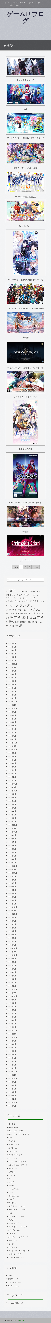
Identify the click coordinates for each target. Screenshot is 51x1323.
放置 (7, 618)
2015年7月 (12, 1089)
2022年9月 (12, 794)
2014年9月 (12, 1106)
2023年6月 (12, 763)
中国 (12, 613)
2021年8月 (12, 839)
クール (25, 598)
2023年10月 (12, 750)
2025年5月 (12, 684)
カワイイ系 (11, 598)
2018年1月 (12, 986)
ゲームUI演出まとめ (15, 1303)
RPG (12, 591)
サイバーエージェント (17, 1206)
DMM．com (13, 1127)
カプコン (11, 1172)
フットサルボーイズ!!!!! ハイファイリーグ (25, 138)
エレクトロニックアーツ (17, 1165)
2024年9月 (12, 712)
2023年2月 (12, 777)
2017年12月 (12, 989)
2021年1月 (12, 863)
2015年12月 (12, 1072)
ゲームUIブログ (25, 17)
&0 (25, 109)
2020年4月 (12, 893)
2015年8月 (12, 1085)
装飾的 (23, 621)
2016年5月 (12, 1054)
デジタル (34, 601)
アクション (11, 595)
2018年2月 (12, 982)
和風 (21, 613)
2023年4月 (12, 770)
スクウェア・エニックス (17, 1210)
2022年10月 (12, 791)
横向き (15, 617)
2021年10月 (12, 832)
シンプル (25, 601)
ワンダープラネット (16, 1258)
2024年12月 (12, 702)
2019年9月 (12, 917)
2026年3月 (12, 654)
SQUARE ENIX (23, 591)
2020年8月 (12, 880)
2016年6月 (12, 1051)
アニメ (19, 595)
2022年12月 (12, 784)
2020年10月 (12, 873)
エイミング (12, 1151)
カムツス (11, 1175)
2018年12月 (12, 948)
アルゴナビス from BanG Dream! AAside (25, 308)
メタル (8, 613)
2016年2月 (12, 1065)
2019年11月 (12, 911)
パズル (42, 601)
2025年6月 (12, 681)
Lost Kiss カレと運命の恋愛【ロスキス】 (25, 280)
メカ (38, 610)
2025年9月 (12, 671)
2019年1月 (12, 945)
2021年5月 (12, 849)
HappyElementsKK (15, 1131)
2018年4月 (12, 976)
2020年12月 (12, 866)
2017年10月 (12, 996)
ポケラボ (11, 1234)
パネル (10, 605)
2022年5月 (12, 808)
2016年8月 (12, 1044)
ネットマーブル (14, 1223)
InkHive (22, 1320)
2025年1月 (12, 698)
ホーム (7, 3)
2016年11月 (12, 1034)
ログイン (11, 1276)
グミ (10, 1179)
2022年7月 (12, 801)
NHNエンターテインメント (18, 1134)
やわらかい (35, 591)
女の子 (32, 613)
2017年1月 (12, 1027)
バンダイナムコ (14, 1230)
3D (6, 591)
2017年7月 (12, 1006)
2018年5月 (12, 972)
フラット (11, 609)
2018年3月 (12, 979)
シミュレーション (13, 601)
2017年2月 (12, 1024)
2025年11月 (12, 667)
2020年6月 (12, 887)
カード (19, 598)
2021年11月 (12, 828)
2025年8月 (12, 674)
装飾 (17, 622)
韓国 (16, 626)
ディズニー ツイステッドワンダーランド (25, 368)
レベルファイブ (14, 1254)
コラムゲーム (13, 1196)
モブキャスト (13, 1247)
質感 (29, 622)
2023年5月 (12, 767)
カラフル (35, 595)
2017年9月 (12, 1000)
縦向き (38, 617)
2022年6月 (12, 804)
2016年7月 (12, 1048)
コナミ (11, 1192)
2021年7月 (12, 842)
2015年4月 (12, 1096)
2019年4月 (12, 935)
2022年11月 (12, 787)
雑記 (17, 5)
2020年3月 (12, 897)
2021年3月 (12, 856)
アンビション (13, 1144)
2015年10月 (12, 1078)
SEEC (10, 1138)
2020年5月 (12, 890)
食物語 (25, 337)
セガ (10, 1213)
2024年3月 (12, 732)
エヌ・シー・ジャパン (17, 1162)
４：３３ (11, 1124)
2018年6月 (12, 969)
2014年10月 (12, 1102)
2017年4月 (12, 1017)
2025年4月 (12, 688)
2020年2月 (12, 900)
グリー (11, 1186)
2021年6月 (12, 845)
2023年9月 (12, 753)
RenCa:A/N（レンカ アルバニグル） (25, 503)
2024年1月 (12, 739)
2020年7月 (12, 883)
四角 (26, 613)
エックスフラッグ (15, 1155)
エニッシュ (12, 1158)
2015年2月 (12, 1099)
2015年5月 (12, 1092)
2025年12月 (12, 664)
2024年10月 (12, 708)
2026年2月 (12, 657)
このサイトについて (19, 3)
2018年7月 (12, 965)
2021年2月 (12, 859)
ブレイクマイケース (25, 80)
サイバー (33, 598)
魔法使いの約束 (25, 449)
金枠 (7, 626)
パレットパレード (25, 226)
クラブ (11, 1182)
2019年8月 (12, 921)
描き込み (40, 613)
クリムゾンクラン (25, 560)
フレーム (22, 610)
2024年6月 (12, 722)
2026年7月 (12, 647)
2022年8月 (12, 797)
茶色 (11, 621)
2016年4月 (12, 1058)
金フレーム (37, 622)
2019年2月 (12, 941)
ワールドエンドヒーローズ (25, 397)
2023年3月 (12, 773)
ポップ (31, 609)
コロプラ (11, 1199)
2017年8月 (12, 1003)
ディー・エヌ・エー (16, 1216)
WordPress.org (13, 1286)
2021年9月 (12, 835)
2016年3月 (12, 1061)
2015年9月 (12, 1082)
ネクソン (11, 1220)
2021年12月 (12, 825)
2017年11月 (12, 993)
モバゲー (11, 1244)
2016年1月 (12, 1068)
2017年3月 (12, 1020)
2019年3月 (12, 938)
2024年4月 (12, 729)
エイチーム (12, 1148)
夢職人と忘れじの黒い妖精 (25, 168)
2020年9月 (12, 876)
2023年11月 (12, 746)
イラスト (27, 595)
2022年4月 (12, 811)
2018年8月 (12, 962)
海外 (25, 617)
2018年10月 (12, 955)
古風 (17, 613)
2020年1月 (12, 904)
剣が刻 (25, 532)
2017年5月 (12, 1013)
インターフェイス (35, 3)
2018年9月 (12, 958)
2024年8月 (12, 715)
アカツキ (11, 1141)
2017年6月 (12, 1010)
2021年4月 (12, 852)
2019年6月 (12, 928)
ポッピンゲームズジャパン (18, 1237)
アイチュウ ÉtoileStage (25, 197)
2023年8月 (12, 756)
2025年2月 (12, 695)
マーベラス (12, 1240)
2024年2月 (12, 736)
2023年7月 (12, 760)
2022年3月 (12, 815)
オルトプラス (13, 1168)
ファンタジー (26, 605)
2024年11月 (12, 705)
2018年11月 (12, 952)
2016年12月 (12, 1030)
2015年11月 (12, 1075)
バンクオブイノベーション (18, 1227)
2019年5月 (12, 931)
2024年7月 (12, 719)
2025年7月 (12, 678)
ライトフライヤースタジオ (18, 1251)
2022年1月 (12, 821)
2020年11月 (12, 869)
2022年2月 (12, 818)
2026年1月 (12, 660)
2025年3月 (12, 691)
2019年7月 (12, 924)
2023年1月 (12, 780)
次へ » (35, 567)
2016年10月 (12, 1037)
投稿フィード (13, 1279)
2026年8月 (12, 643)
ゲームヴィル (13, 1189)
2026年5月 (12, 650)
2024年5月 (12, 726)
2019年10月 (12, 914)
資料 (11, 5)
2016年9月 (12, 1041)
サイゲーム (12, 1203)
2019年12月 (12, 907)
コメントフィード (14, 1282)
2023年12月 (12, 743)
